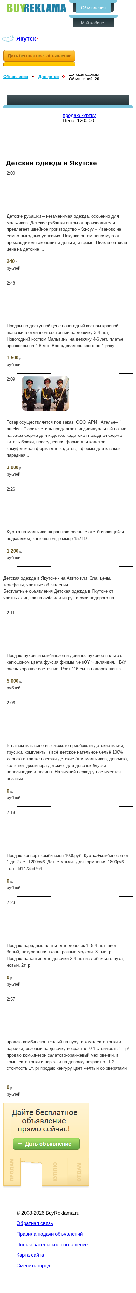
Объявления (93, 7)
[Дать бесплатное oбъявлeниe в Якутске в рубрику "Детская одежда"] (39, 58)
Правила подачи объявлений (50, 1234)
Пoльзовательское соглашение (52, 1244)
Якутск (26, 38)
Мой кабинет (93, 22)
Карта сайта (30, 1255)
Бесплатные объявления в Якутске (36, 8)
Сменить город (33, 1265)
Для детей (48, 77)
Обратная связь (35, 1223)
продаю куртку (79, 115)
